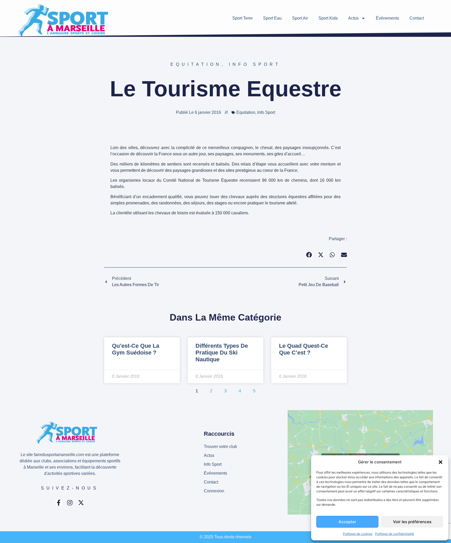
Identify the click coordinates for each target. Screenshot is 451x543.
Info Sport (255, 64)
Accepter (347, 521)
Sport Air (300, 18)
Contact (417, 18)
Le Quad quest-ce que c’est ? (303, 349)
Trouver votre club (220, 446)
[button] (440, 462)
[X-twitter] (81, 503)
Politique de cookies (357, 534)
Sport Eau (272, 18)
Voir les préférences (412, 521)
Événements (387, 18)
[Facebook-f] (59, 503)
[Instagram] (70, 503)
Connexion (214, 491)
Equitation (196, 64)
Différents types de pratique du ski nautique (221, 353)
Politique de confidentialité (394, 534)
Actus (353, 18)
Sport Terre (242, 18)
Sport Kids (328, 18)
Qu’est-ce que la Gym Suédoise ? (135, 349)
